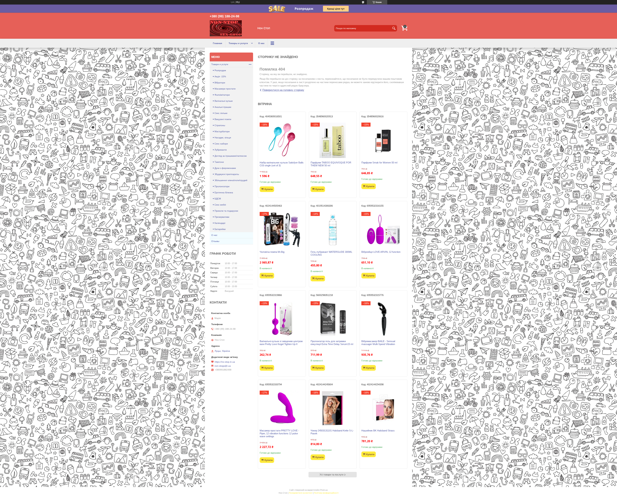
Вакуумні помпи (223, 119)
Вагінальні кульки (224, 101)
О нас (261, 43)
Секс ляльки (221, 113)
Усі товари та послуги (331, 474)
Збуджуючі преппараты (227, 174)
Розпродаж (220, 70)
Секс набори (221, 143)
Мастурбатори (222, 131)
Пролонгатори (222, 186)
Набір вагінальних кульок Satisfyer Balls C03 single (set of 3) (282, 164)
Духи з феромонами (225, 168)
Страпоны (220, 125)
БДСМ (218, 198)
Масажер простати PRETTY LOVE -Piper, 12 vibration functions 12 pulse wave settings (279, 433)
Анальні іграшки (223, 107)
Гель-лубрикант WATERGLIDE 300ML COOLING (331, 253)
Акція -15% (220, 76)
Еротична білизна (224, 192)
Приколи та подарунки (226, 211)
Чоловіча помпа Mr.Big (272, 251)
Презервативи (222, 217)
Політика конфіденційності (326, 493)
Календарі (220, 223)
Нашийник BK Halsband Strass (378, 430)
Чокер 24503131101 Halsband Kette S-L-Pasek (332, 432)
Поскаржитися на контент (301, 493)
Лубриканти (221, 149)
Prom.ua (324, 490)
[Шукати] (394, 28)
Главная (217, 43)
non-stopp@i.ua (223, 366)
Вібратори (220, 82)
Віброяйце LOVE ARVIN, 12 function (380, 251)
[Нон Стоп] (226, 28)
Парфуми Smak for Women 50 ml (379, 162)
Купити (268, 189)
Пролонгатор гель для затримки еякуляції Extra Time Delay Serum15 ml (332, 342)
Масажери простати (225, 88)
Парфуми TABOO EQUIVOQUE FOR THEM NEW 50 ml (331, 164)
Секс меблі (220, 204)
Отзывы (215, 241)
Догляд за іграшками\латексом (231, 156)
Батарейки (220, 229)
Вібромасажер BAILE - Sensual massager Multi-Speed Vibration (378, 342)
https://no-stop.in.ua (225, 362)
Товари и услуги (219, 64)
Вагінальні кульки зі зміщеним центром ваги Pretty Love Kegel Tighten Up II (281, 342)
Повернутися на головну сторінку (283, 90)
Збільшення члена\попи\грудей (231, 180)
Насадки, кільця (223, 137)
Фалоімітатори (222, 95)
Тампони (219, 162)
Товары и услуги (238, 43)
